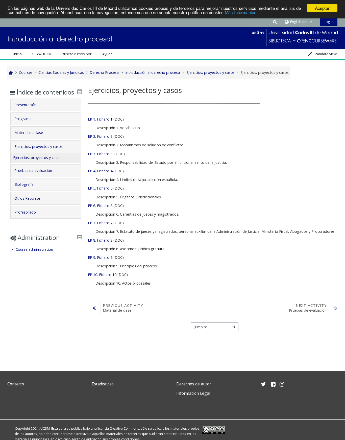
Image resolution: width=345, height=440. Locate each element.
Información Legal (193, 393)
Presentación (25, 104)
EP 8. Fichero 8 (100, 240)
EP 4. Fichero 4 (100, 171)
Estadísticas (103, 384)
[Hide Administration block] (79, 237)
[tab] (46, 105)
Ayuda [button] (107, 54)
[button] (274, 21)
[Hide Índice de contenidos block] (79, 91)
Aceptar (322, 8)
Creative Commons (124, 428)
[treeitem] (45, 249)
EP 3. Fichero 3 (100, 153)
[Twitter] (12, 405)
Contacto (15, 384)
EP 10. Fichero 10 (102, 274)
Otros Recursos (27, 198)
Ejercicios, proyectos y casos (38, 146)
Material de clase (28, 132)
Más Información (240, 12)
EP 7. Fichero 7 (100, 222)
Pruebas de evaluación (33, 170)
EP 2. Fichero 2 (100, 136)
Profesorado (25, 212)
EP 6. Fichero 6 (100, 205)
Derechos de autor (193, 384)
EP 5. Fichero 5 (100, 188)
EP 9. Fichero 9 (100, 257)
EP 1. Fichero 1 (100, 119)
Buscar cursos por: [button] (77, 54)
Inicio (17, 54)
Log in (329, 21)
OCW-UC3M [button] (42, 54)
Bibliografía (24, 184)
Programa (23, 118)
